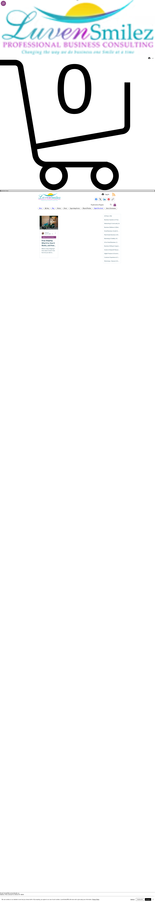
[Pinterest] (109, 199)
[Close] (153, 899)
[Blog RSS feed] (113, 194)
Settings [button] (132, 899)
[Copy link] (113, 199)
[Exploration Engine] (110, 204)
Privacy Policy (95, 899)
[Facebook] (96, 199)
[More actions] (56, 233)
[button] (114, 204)
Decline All (140, 899)
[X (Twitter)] (100, 199)
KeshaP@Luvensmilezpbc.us (11, 893)
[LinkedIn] (104, 199)
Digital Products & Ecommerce (49, 237)
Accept (148, 899)
